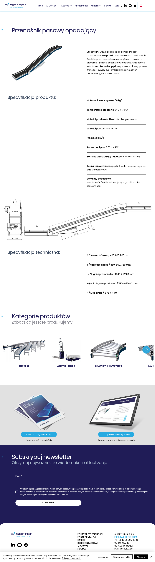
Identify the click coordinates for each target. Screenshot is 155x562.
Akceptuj (141, 556)
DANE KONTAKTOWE (88, 543)
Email (18, 476)
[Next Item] (146, 350)
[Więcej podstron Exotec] (71, 5)
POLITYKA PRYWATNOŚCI (90, 534)
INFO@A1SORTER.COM (125, 536)
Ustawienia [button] (103, 556)
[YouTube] (130, 5)
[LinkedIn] (125, 5)
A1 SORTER (83, 546)
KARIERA (81, 540)
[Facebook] (135, 5)
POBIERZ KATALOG (87, 537)
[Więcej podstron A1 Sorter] (57, 5)
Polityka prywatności (71, 558)
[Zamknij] (151, 557)
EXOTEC (82, 549)
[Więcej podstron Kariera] (100, 5)
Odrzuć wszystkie (121, 556)
